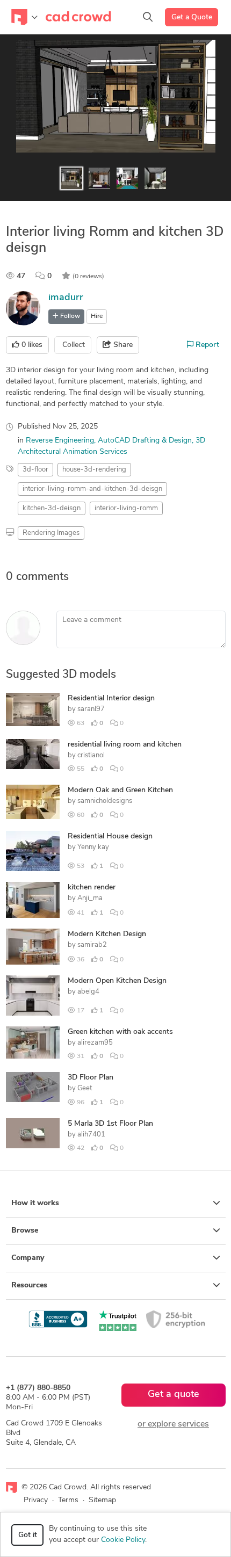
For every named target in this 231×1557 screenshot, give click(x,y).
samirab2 (92, 945)
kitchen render (92, 887)
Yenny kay (93, 847)
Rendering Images (51, 533)
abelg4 (88, 991)
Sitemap (102, 1500)
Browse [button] (24, 1231)
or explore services (173, 1424)
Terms (68, 1500)
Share (122, 345)
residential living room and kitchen (125, 745)
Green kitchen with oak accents (120, 1032)
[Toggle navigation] (24, 17)
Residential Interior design (111, 698)
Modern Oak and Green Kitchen (120, 790)
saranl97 (91, 709)
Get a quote (173, 1395)
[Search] (148, 17)
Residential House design (110, 836)
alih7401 (91, 1134)
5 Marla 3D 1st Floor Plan (110, 1124)
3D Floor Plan (90, 1078)
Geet (84, 1088)
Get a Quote (191, 17)
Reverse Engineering (60, 441)
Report (206, 345)
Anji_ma (90, 898)
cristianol (91, 755)
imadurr (65, 298)
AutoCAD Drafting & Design (145, 441)
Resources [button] (29, 1285)
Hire (97, 316)
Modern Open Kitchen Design (117, 981)
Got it (27, 1535)
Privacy (36, 1500)
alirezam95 (95, 1042)
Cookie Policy (123, 1540)
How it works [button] (35, 1203)
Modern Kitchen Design (107, 934)
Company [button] (27, 1258)
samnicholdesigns (104, 801)
